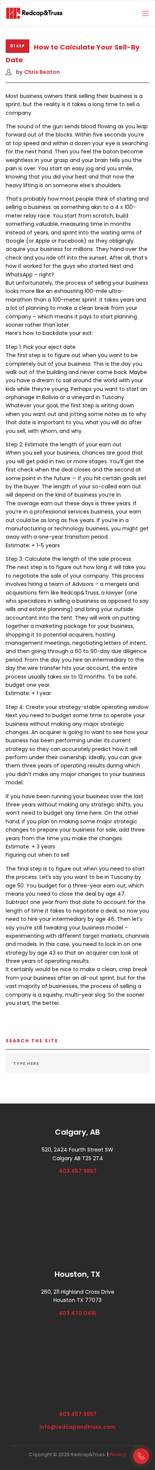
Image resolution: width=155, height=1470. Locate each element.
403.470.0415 (77, 1313)
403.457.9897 (78, 1171)
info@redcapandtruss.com (77, 1427)
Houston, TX (77, 1274)
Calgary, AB (77, 1132)
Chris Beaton (42, 72)
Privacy (117, 1454)
